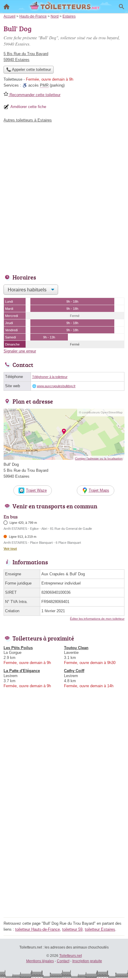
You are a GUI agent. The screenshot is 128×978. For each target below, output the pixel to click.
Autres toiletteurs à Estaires (28, 120)
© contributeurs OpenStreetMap (101, 412)
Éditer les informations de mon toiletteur (97, 618)
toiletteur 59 (72, 929)
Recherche (121, 6)
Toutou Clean (76, 648)
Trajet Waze (36, 490)
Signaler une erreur (20, 351)
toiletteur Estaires (100, 929)
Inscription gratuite (87, 961)
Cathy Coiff (74, 670)
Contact (63, 961)
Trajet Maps (99, 490)
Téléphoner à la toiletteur (50, 377)
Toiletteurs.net (70, 956)
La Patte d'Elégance (22, 670)
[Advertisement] (64, 197)
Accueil (6, 6)
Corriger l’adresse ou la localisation (99, 458)
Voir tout (10, 548)
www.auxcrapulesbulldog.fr (56, 386)
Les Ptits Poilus (18, 648)
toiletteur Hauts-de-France (37, 929)
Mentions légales (40, 961)
